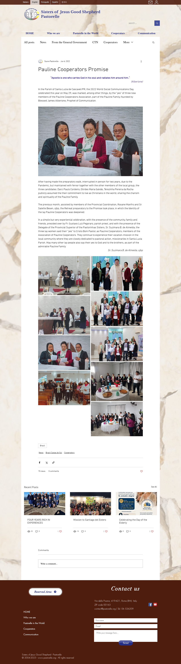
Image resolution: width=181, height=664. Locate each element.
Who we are (29, 617)
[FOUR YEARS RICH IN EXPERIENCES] (44, 503)
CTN (95, 42)
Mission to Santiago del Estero (89, 519)
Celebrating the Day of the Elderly (133, 521)
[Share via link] (53, 462)
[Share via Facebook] (39, 462)
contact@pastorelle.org (105, 608)
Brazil (42, 446)
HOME (26, 611)
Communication (30, 634)
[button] (153, 42)
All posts (29, 42)
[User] (156, 2)
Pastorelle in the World (34, 623)
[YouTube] (155, 604)
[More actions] (141, 61)
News (43, 42)
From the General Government (69, 42)
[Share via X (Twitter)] (46, 462)
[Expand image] (64, 275)
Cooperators (111, 42)
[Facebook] (150, 604)
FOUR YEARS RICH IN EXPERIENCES (38, 521)
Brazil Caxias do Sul (54, 453)
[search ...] (157, 23)
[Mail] (150, 2)
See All (154, 487)
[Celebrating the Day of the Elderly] (136, 503)
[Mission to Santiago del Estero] (90, 503)
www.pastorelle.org (47, 657)
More (126, 42)
